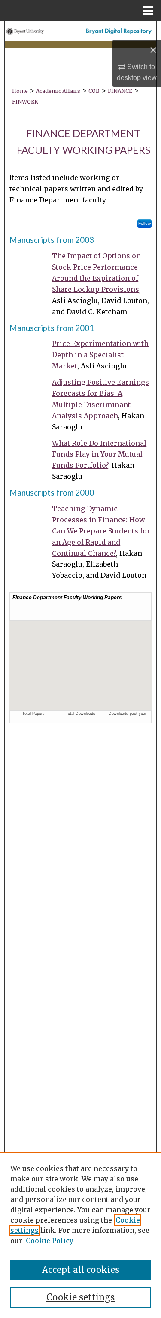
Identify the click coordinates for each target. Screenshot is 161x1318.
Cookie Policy (49, 1240)
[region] (80, 1235)
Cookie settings (80, 1297)
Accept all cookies (80, 1269)
